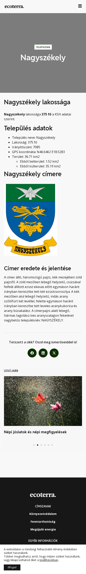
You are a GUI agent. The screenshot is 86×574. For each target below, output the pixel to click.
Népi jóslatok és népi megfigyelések (35, 432)
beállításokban (49, 560)
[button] (32, 352)
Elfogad (12, 567)
